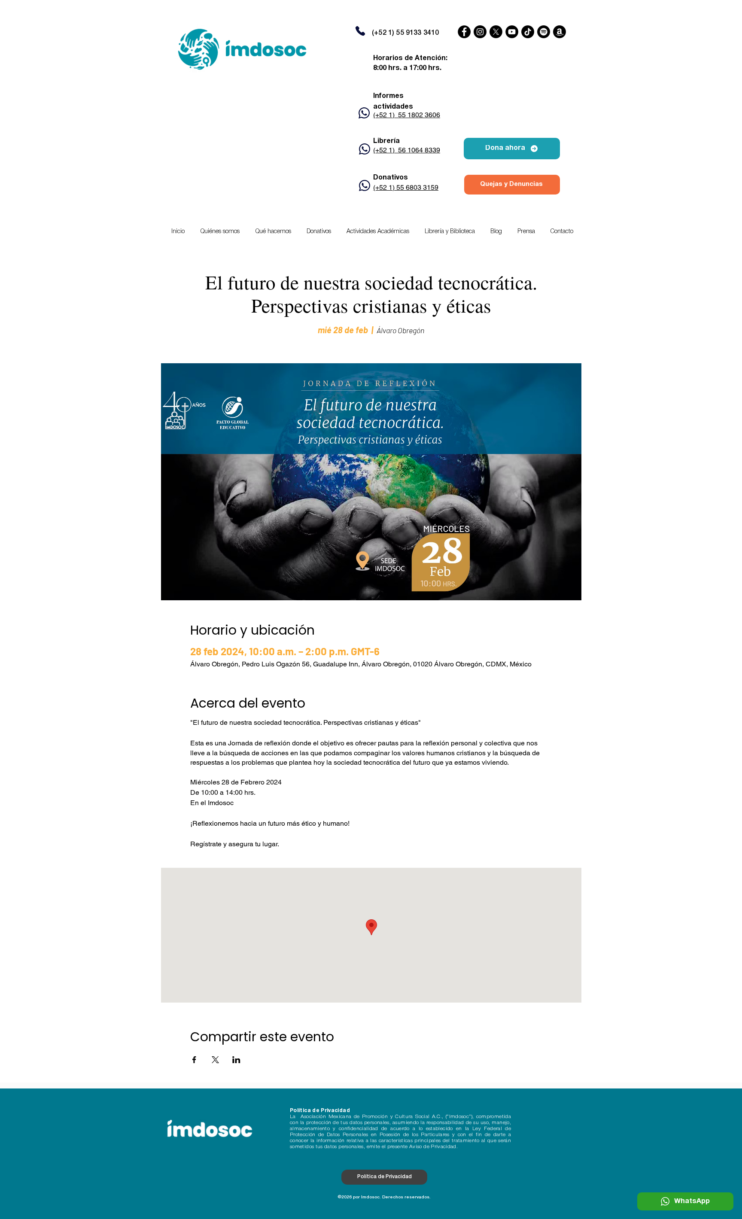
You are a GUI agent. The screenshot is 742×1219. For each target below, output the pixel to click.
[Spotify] (543, 31)
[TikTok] (527, 31)
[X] (496, 31)
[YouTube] (511, 31)
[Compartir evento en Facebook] (194, 1059)
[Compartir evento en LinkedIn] (236, 1059)
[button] (378, 232)
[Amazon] (559, 31)
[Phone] (360, 30)
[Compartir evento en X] (215, 1059)
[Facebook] (464, 31)
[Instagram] (480, 31)
